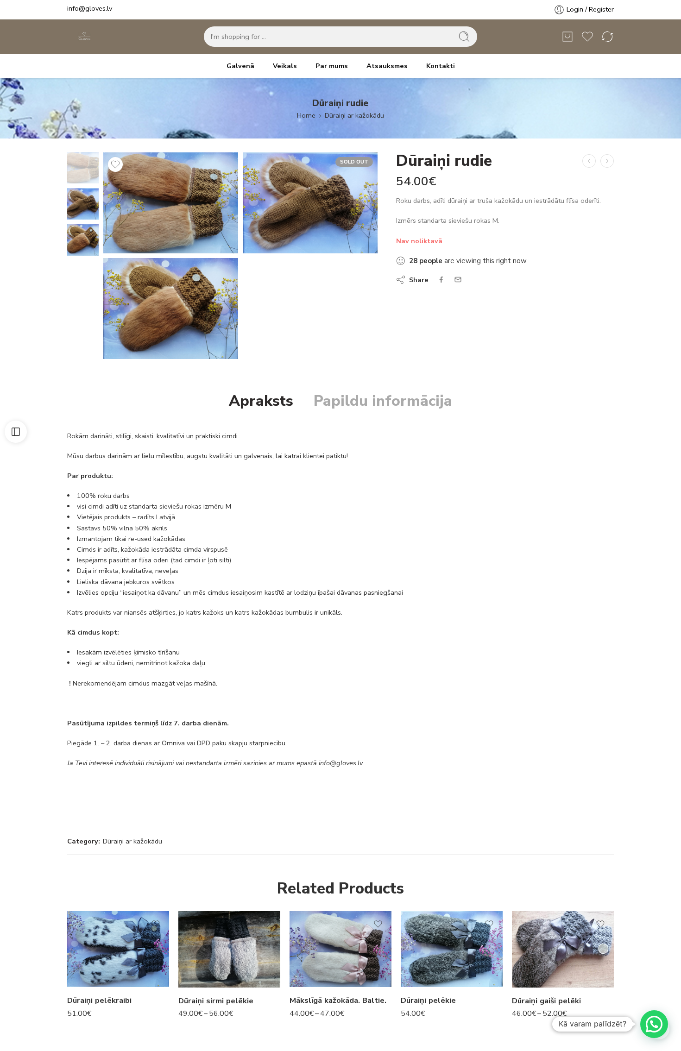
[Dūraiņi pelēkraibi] (589, 161)
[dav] (83, 167)
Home (306, 115)
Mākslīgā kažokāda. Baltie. (338, 1000)
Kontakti (440, 65)
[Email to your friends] (458, 279)
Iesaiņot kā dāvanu (204, 978)
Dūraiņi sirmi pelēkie (215, 1000)
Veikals (285, 65)
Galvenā (240, 65)
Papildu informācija (383, 401)
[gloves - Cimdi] (83, 37)
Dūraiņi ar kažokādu (354, 115)
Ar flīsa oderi (209, 946)
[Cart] (567, 36)
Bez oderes (209, 960)
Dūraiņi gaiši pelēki (546, 1000)
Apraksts (261, 401)
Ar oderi (190, 934)
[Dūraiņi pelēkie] (607, 161)
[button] (654, 1024)
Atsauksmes (387, 65)
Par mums (331, 65)
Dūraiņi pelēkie (428, 1000)
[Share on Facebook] (441, 279)
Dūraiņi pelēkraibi (99, 1000)
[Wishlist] (115, 164)
